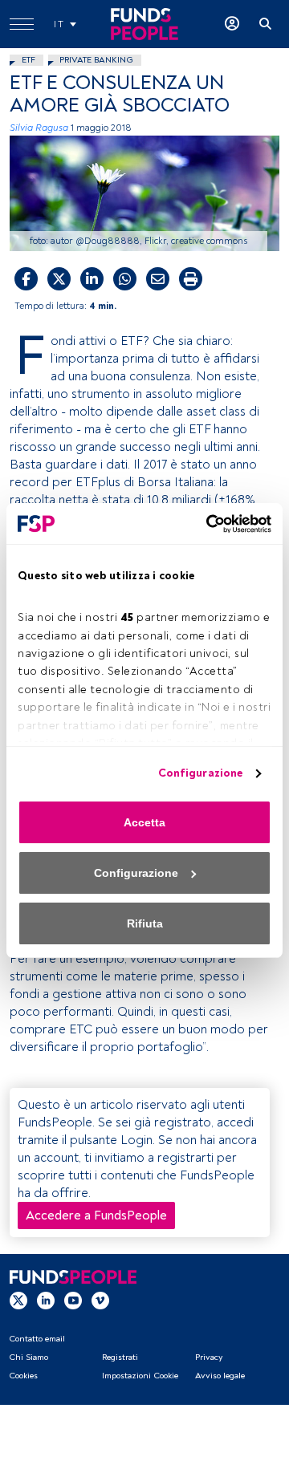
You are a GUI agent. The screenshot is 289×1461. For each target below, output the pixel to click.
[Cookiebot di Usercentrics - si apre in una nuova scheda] (204, 524)
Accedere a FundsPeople (96, 1215)
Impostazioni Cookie (140, 1375)
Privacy (208, 1357)
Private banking (96, 60)
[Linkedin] (46, 1300)
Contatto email (37, 1338)
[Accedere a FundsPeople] (232, 24)
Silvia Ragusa (39, 128)
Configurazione (200, 773)
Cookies (23, 1375)
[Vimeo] (100, 1300)
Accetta (144, 822)
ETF (28, 60)
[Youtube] (73, 1300)
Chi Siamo (28, 1357)
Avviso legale (220, 1375)
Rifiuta (145, 923)
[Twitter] (18, 1300)
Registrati (120, 1357)
